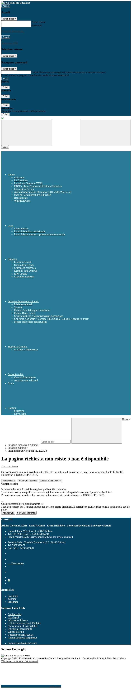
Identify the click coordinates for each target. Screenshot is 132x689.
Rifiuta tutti (27, 481)
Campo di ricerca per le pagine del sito (20, 441)
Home (125, 419)
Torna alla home (9, 466)
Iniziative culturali (17, 447)
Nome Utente (38, 22)
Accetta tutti (50, 481)
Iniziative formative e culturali (23, 445)
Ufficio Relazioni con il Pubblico (24, 623)
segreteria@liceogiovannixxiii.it (44, 537)
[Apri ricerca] (105, 132)
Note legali (13, 617)
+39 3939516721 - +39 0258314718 (30, 534)
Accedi (6, 6)
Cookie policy (15, 614)
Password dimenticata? (12, 31)
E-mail (35, 72)
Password (37, 25)
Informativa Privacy (18, 620)
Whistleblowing (16, 631)
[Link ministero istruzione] (15, 2)
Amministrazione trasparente (22, 637)
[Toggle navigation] (26, 132)
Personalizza (9, 481)
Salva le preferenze (26, 513)
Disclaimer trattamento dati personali (19, 661)
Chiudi (5, 87)
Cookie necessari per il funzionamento (21, 503)
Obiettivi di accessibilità (20, 629)
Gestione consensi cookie (20, 634)
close (5, 147)
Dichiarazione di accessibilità (22, 626)
